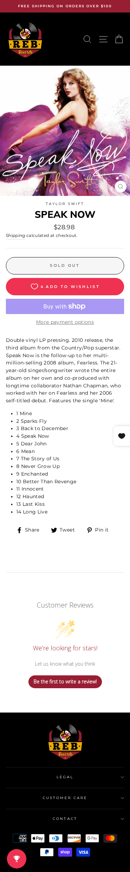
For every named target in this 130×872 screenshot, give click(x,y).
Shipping (15, 235)
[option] (65, 6)
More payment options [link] (65, 322)
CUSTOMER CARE (65, 798)
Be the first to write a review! (65, 681)
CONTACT (65, 818)
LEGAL (65, 777)
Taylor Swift (65, 203)
